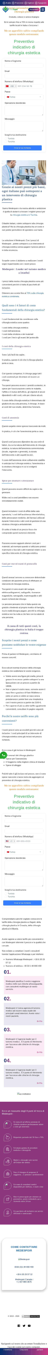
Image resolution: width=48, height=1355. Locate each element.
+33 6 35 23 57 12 (24, 1274)
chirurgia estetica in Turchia (24, 215)
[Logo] (10, 9)
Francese (19, 3)
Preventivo (34, 10)
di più (39, 1021)
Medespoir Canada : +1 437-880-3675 (24, 1280)
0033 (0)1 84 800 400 (24, 1267)
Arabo (8, 3)
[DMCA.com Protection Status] (30, 1316)
